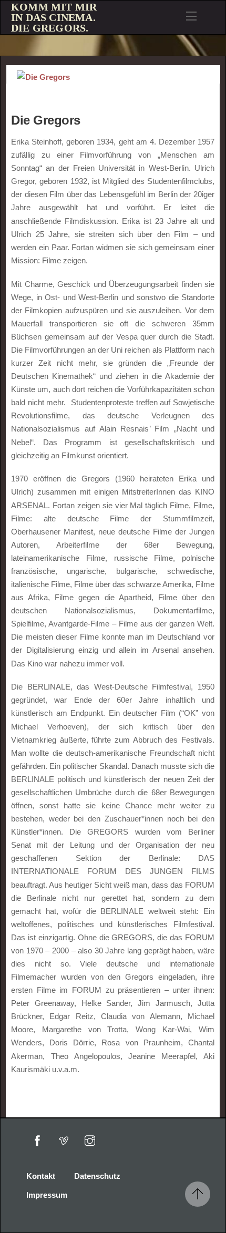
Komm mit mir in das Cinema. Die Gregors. (54, 17)
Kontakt (40, 1176)
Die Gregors (45, 120)
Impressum (46, 1194)
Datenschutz (97, 1176)
